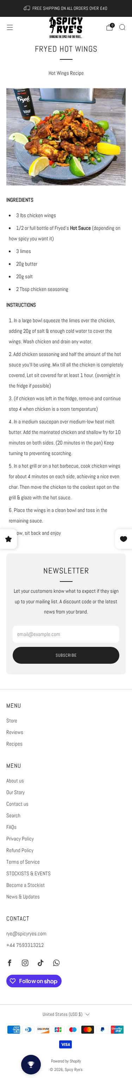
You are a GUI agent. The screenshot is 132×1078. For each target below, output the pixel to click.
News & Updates (23, 897)
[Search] (122, 27)
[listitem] (66, 8)
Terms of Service (23, 862)
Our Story (15, 792)
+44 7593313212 (25, 945)
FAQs (11, 827)
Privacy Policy (20, 839)
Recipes (14, 744)
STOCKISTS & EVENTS (28, 873)
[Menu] (9, 27)
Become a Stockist (25, 885)
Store (11, 720)
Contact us (17, 804)
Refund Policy (19, 850)
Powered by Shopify (66, 1061)
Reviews (14, 732)
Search (13, 815)
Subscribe (66, 655)
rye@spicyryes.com (26, 933)
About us (15, 781)
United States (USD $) (62, 1014)
